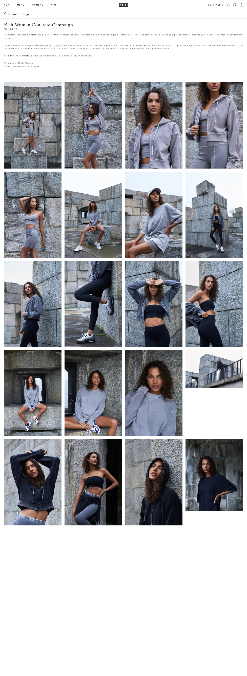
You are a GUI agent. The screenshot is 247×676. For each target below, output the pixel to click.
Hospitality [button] (215, 5)
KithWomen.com (84, 55)
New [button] (7, 5)
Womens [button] (38, 5)
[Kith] (123, 5)
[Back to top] (242, 14)
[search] (235, 5)
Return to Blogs (18, 14)
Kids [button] (54, 5)
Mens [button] (21, 5)
